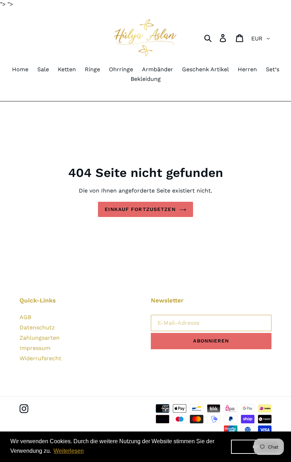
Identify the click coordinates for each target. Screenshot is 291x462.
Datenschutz (37, 327)
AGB (25, 317)
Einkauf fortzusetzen (140, 209)
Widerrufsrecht (40, 358)
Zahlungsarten (40, 337)
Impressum (35, 348)
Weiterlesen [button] (69, 451)
